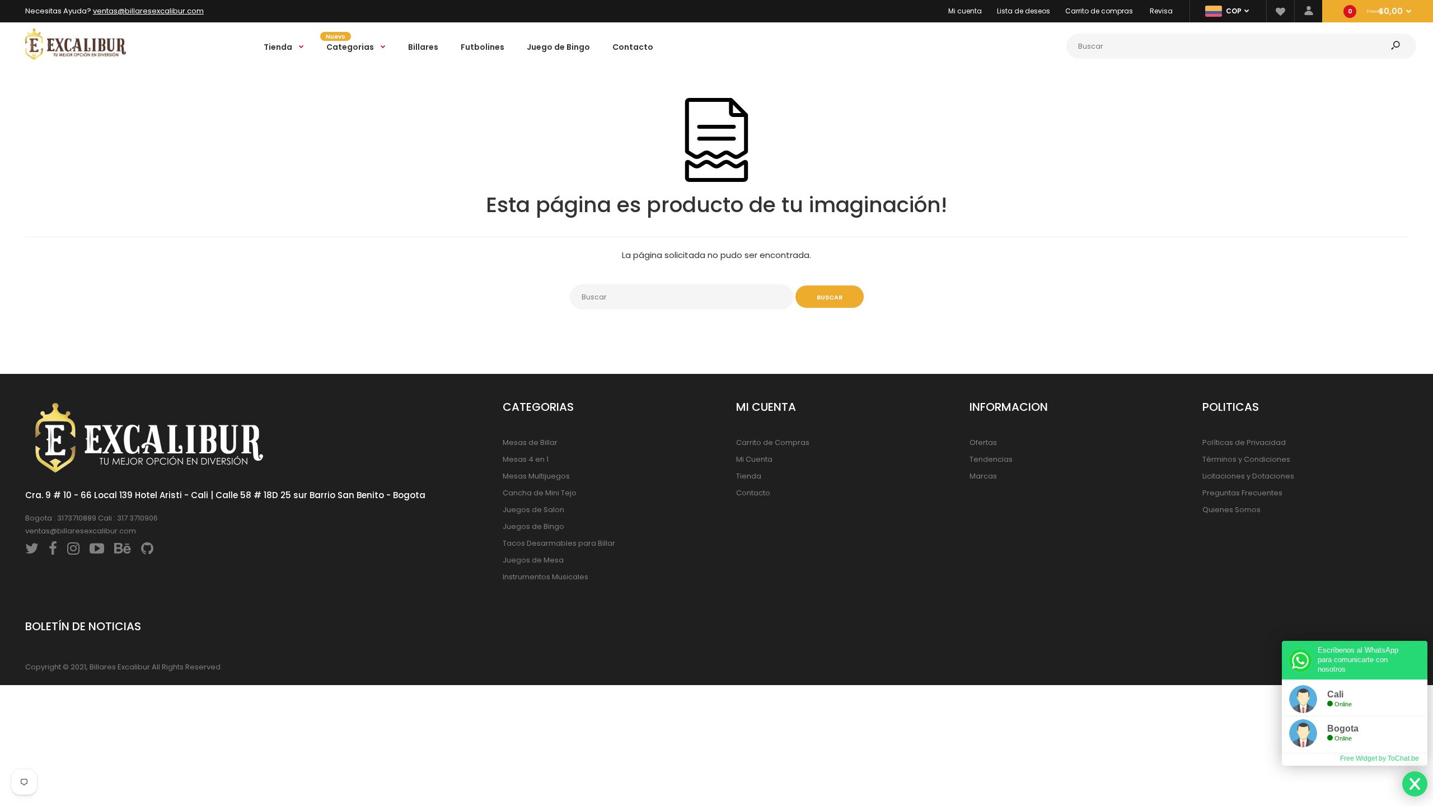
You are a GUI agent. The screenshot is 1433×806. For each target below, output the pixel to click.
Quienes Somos (1231, 509)
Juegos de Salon (533, 509)
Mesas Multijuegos (536, 476)
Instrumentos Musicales (545, 576)
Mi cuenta (965, 11)
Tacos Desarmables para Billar (559, 543)
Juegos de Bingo (533, 526)
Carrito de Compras (772, 442)
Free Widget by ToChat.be (1379, 758)
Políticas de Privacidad (1244, 442)
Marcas (983, 476)
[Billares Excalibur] (75, 57)
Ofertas (983, 442)
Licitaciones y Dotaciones (1248, 476)
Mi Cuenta (754, 459)
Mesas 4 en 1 (526, 459)
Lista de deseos (1023, 11)
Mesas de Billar (530, 442)
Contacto (753, 493)
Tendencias (991, 459)
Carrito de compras (1099, 11)
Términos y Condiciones (1246, 459)
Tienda (748, 476)
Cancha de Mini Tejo (540, 493)
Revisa (1161, 11)
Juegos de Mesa (533, 560)
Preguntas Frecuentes (1242, 493)
